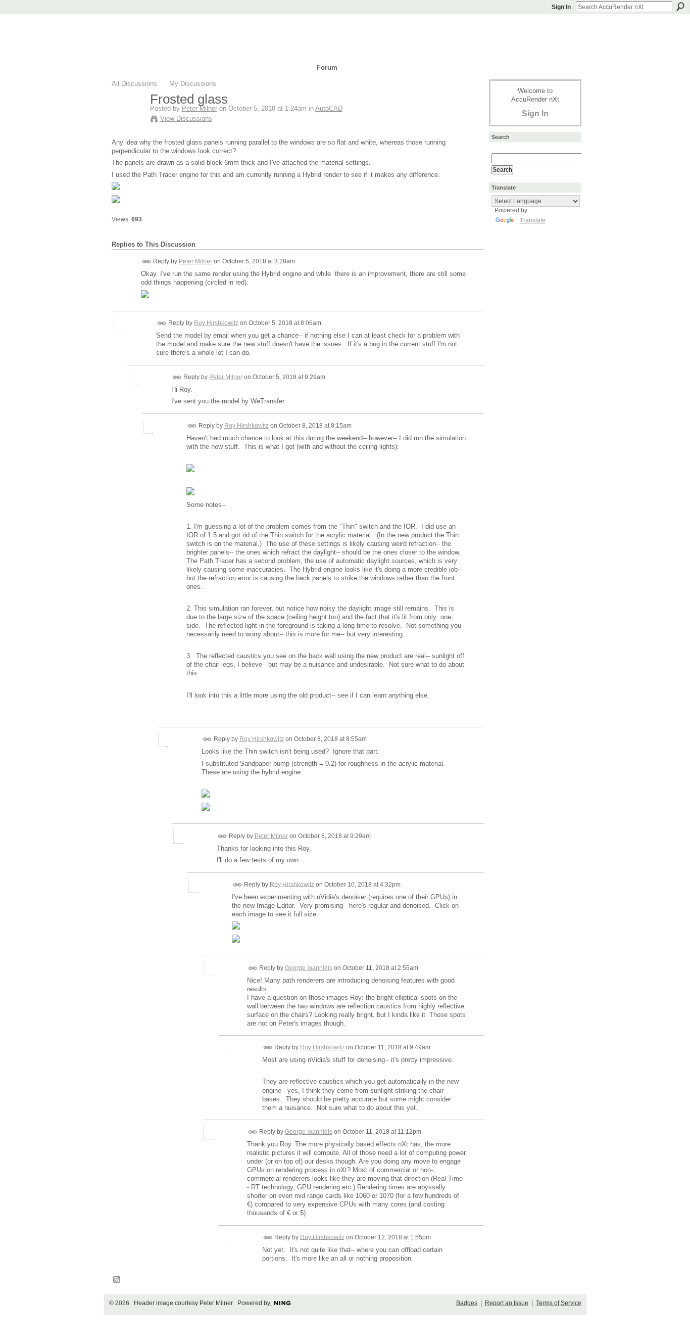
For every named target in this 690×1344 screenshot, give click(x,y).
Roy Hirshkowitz (216, 323)
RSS (117, 1279)
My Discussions (192, 83)
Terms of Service (558, 1303)
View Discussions (186, 118)
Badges (466, 1303)
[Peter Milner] (128, 120)
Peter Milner (199, 108)
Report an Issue (506, 1303)
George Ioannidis (308, 967)
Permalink (147, 261)
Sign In (561, 7)
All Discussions (134, 83)
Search (680, 6)
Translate (533, 220)
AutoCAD (328, 108)
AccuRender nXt (172, 28)
